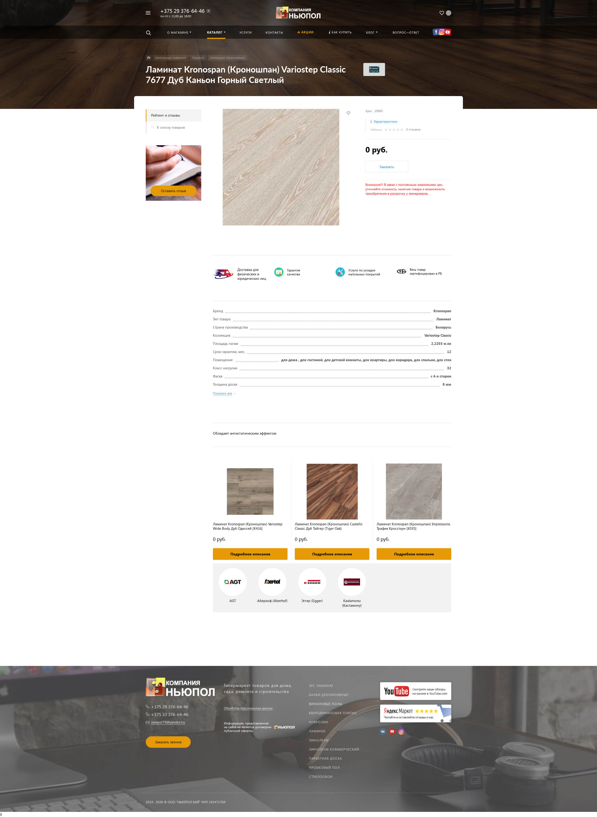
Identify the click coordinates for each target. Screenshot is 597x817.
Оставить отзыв (173, 190)
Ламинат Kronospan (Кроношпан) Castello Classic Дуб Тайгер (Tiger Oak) (328, 526)
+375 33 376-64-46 (169, 714)
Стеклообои (321, 776)
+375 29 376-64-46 (182, 10)
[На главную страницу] (298, 12)
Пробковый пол (324, 767)
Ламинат (317, 731)
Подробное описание (250, 553)
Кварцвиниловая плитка (333, 713)
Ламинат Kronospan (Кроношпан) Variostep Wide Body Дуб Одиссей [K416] (247, 526)
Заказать (386, 166)
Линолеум (319, 740)
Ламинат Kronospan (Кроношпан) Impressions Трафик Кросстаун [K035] (413, 526)
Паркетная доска (325, 758)
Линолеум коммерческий (334, 749)
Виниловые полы (325, 704)
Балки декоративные (328, 694)
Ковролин (318, 722)
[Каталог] (149, 58)
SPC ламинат (321, 685)
